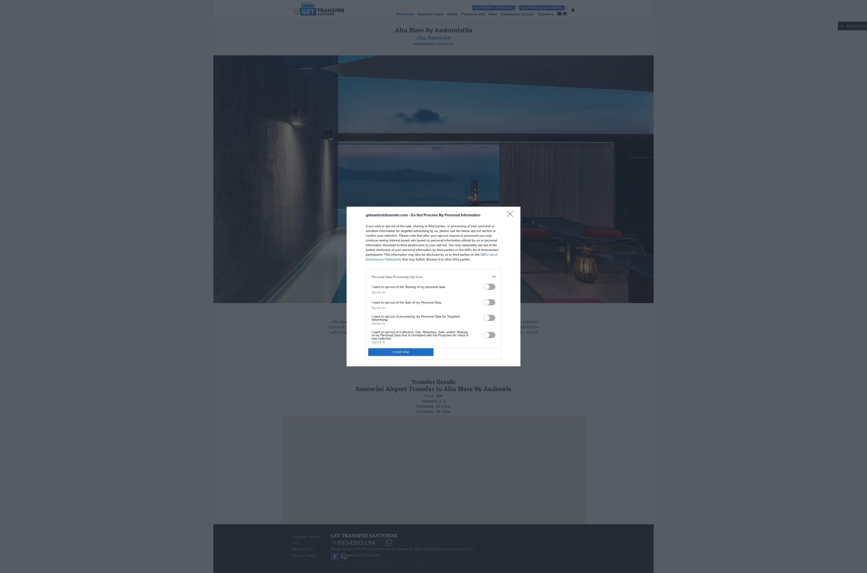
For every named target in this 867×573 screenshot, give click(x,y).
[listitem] (433, 276)
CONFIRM (401, 352)
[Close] (511, 215)
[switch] (489, 287)
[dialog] (433, 286)
